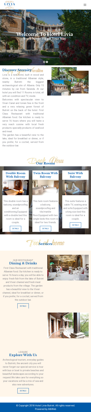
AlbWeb (52, 409)
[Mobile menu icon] (84, 4)
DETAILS (15, 229)
